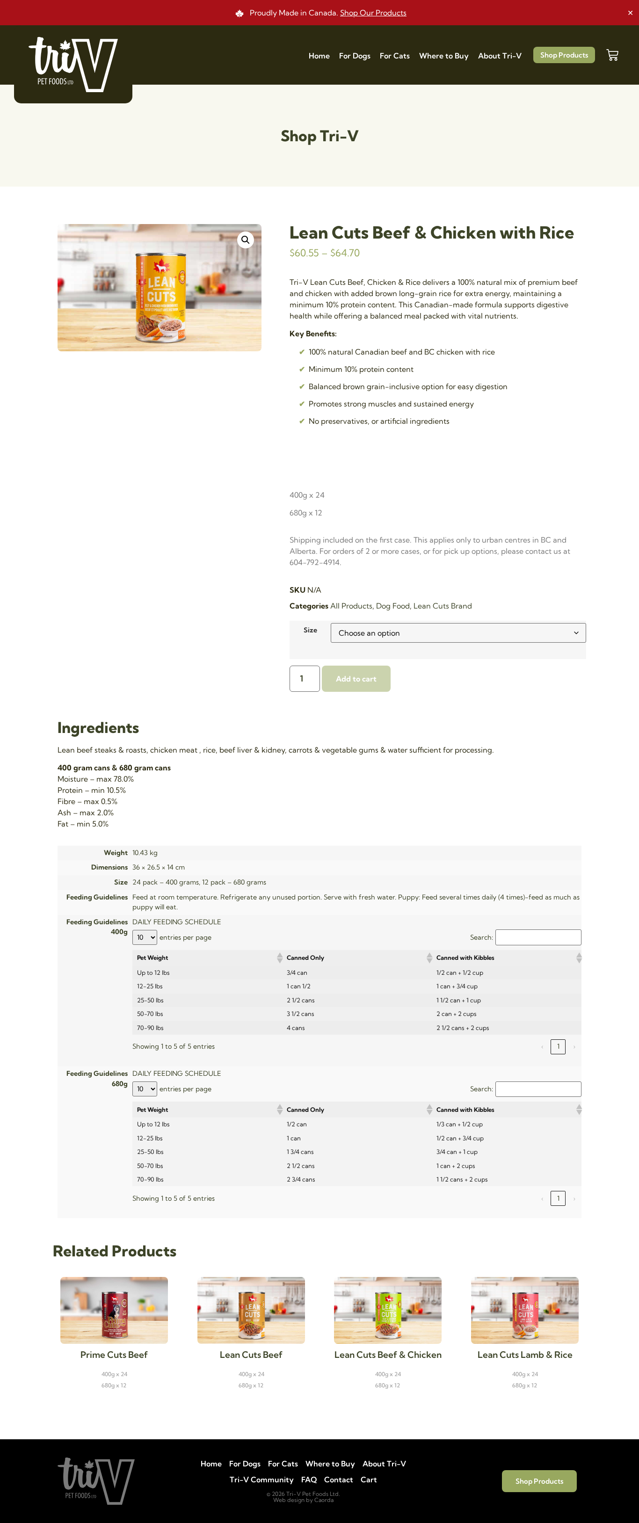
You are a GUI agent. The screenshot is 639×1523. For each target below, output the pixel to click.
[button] (245, 240)
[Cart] (612, 55)
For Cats (395, 55)
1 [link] (558, 1046)
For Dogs (354, 55)
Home (319, 55)
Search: (481, 937)
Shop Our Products (373, 12)
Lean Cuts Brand (443, 605)
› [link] (574, 1046)
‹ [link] (542, 1046)
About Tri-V (500, 55)
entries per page (185, 937)
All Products (351, 605)
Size (310, 630)
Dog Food (393, 605)
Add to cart (356, 678)
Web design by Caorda (303, 1499)
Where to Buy (444, 55)
